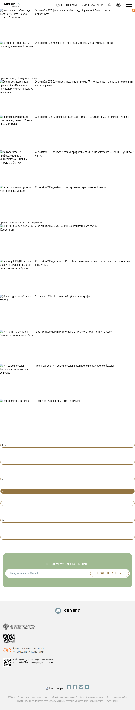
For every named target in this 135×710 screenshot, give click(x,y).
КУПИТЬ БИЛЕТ (72, 610)
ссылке (50, 662)
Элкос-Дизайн (112, 701)
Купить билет (69, 5)
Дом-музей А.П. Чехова (27, 78)
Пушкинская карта (92, 5)
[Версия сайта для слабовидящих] (118, 5)
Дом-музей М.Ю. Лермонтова (30, 222)
